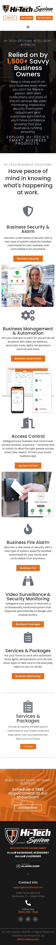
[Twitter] (28, 919)
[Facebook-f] (20, 919)
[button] (28, 26)
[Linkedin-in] (35, 919)
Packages (28, 746)
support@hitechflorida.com (28, 887)
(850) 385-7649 (28, 912)
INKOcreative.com (28, 939)
